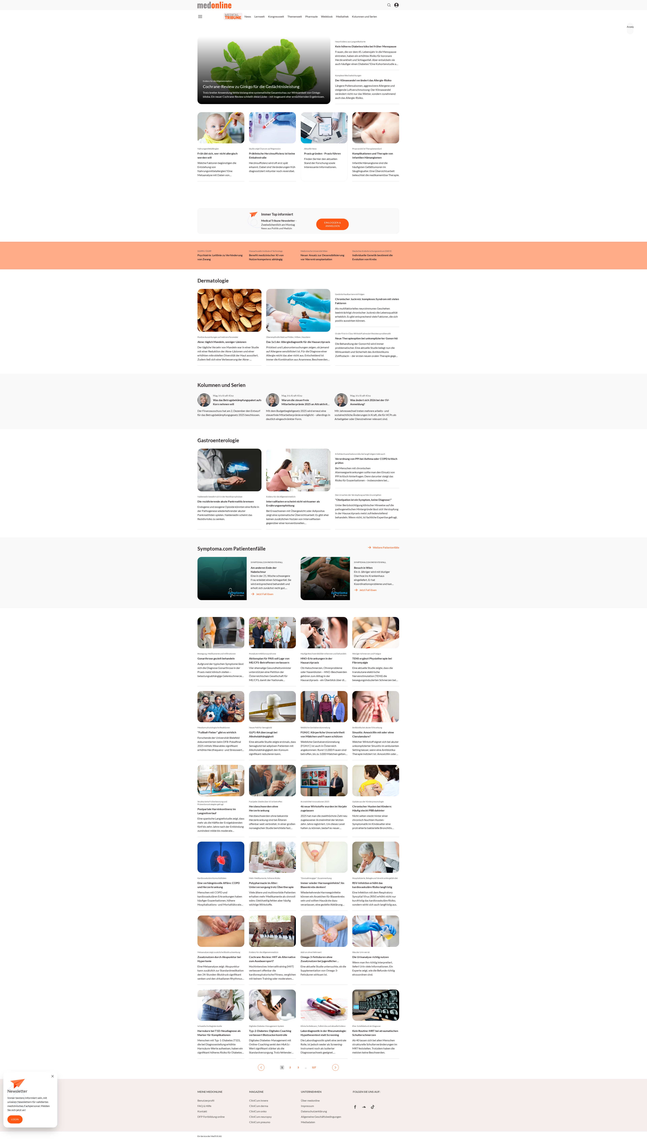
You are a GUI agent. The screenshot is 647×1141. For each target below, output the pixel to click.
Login (15, 1119)
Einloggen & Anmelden (332, 224)
